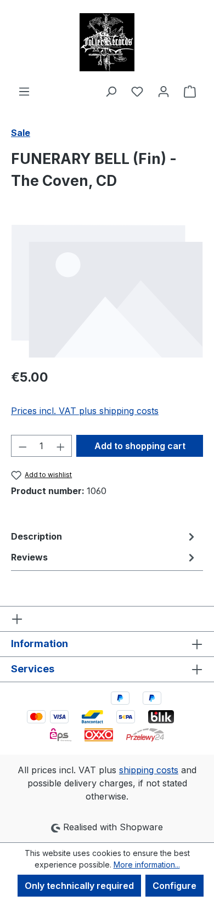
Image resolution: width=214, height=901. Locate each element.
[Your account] (163, 91)
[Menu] (24, 91)
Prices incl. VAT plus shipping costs (85, 410)
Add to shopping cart (139, 445)
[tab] (104, 536)
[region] (107, 291)
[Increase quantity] (60, 446)
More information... (147, 864)
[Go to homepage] (107, 42)
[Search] (111, 91)
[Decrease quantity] (22, 446)
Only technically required (79, 885)
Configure (174, 885)
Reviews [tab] (29, 557)
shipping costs (148, 769)
